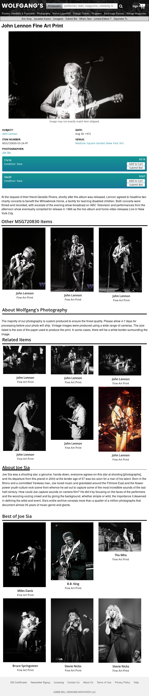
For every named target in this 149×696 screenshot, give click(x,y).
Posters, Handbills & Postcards (18, 13)
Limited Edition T (103, 18)
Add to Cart (136, 164)
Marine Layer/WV (62, 13)
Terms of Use (104, 682)
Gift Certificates (18, 682)
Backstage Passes (114, 13)
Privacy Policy (122, 682)
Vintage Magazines (136, 13)
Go (121, 6)
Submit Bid (71, 18)
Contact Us (73, 682)
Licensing (59, 682)
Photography (43, 13)
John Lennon (9, 133)
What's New (85, 18)
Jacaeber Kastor (42, 18)
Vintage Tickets (81, 13)
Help (136, 682)
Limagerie (58, 18)
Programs (97, 13)
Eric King (26, 18)
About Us (88, 682)
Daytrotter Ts (120, 18)
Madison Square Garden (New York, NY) (99, 143)
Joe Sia (6, 152)
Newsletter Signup (40, 682)
